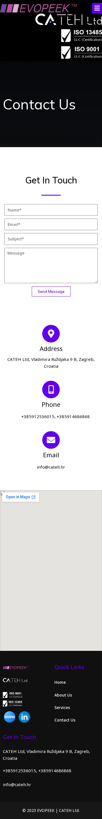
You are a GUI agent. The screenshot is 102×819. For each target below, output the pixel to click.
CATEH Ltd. (69, 810)
